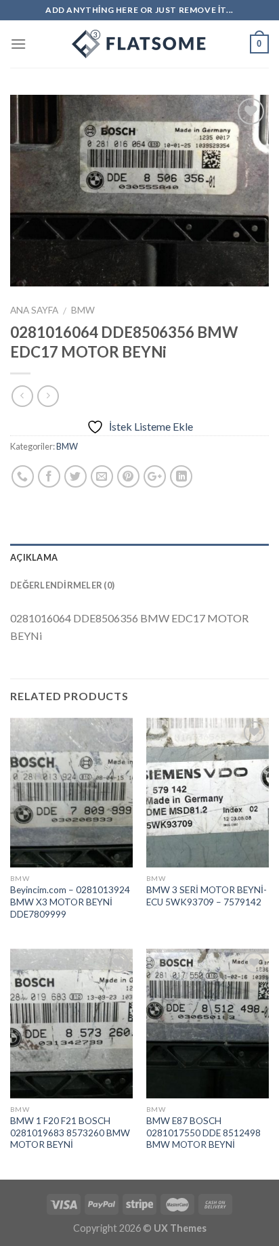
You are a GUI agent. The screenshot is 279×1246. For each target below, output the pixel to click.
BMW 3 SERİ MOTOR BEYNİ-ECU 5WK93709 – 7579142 (206, 895)
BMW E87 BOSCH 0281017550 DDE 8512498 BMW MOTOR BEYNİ (203, 1132)
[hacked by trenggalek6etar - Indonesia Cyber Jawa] (139, 44)
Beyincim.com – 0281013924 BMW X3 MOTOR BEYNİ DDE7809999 (70, 901)
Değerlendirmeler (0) (62, 585)
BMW (83, 310)
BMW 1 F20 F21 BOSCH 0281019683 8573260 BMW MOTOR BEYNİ (70, 1132)
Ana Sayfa (34, 310)
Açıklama (34, 557)
